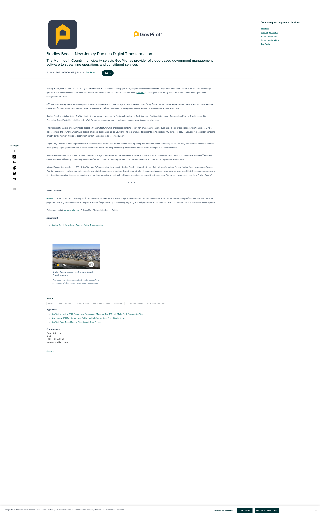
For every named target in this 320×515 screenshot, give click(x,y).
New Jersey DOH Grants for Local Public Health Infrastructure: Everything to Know (88, 318)
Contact (50, 351)
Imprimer (265, 29)
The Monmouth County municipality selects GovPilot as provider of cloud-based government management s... (75, 283)
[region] (160, 510)
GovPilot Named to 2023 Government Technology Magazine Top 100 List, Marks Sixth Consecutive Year (97, 314)
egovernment (119, 303)
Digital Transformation (101, 303)
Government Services (135, 303)
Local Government (82, 303)
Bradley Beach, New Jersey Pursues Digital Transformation (77, 225)
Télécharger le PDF (269, 32)
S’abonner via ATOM (270, 40)
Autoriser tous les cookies (266, 510)
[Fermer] (316, 510)
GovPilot (91, 72)
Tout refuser (245, 510)
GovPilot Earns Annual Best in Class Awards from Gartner (76, 322)
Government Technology (156, 303)
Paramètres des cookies (224, 510)
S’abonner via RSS (269, 36)
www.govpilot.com (72, 210)
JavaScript (266, 44)
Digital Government (65, 303)
